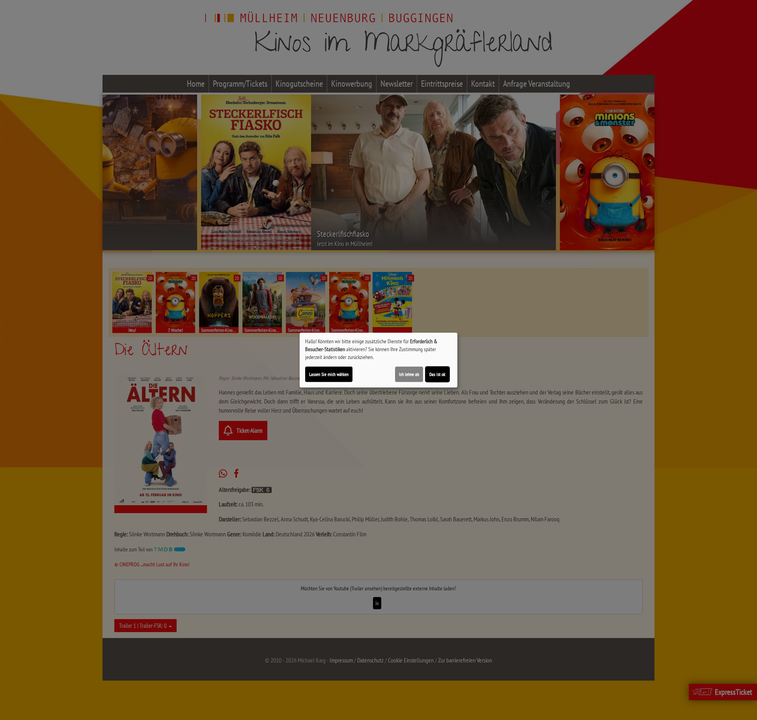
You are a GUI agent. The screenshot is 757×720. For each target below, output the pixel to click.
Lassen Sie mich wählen (329, 374)
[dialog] (378, 360)
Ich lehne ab (409, 374)
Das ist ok (437, 374)
